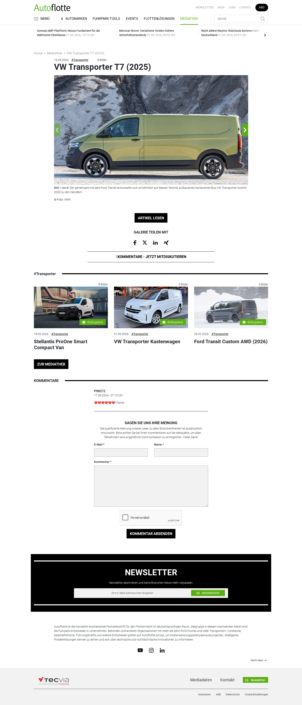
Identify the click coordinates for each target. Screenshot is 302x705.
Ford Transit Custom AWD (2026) (230, 341)
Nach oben (257, 660)
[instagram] (151, 650)
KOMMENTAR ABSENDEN (151, 533)
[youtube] (140, 650)
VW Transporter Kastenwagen (147, 341)
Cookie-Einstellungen (256, 694)
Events (132, 19)
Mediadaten (201, 679)
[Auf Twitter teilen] (145, 242)
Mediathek (189, 19)
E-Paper (245, 7)
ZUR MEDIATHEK (51, 364)
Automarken (76, 19)
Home (38, 53)
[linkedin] (162, 650)
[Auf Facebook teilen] (134, 242)
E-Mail (98, 444)
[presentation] (265, 35)
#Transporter (79, 60)
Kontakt (227, 679)
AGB (218, 694)
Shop (221, 7)
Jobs (232, 7)
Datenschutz (233, 694)
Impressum (204, 694)
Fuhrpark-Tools (106, 19)
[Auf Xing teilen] (166, 242)
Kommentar (102, 461)
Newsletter (204, 7)
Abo (262, 7)
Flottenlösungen (159, 19)
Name (158, 444)
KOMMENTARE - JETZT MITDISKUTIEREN (150, 256)
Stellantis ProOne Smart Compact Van (60, 344)
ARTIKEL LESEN (151, 218)
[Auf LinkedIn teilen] (155, 242)
